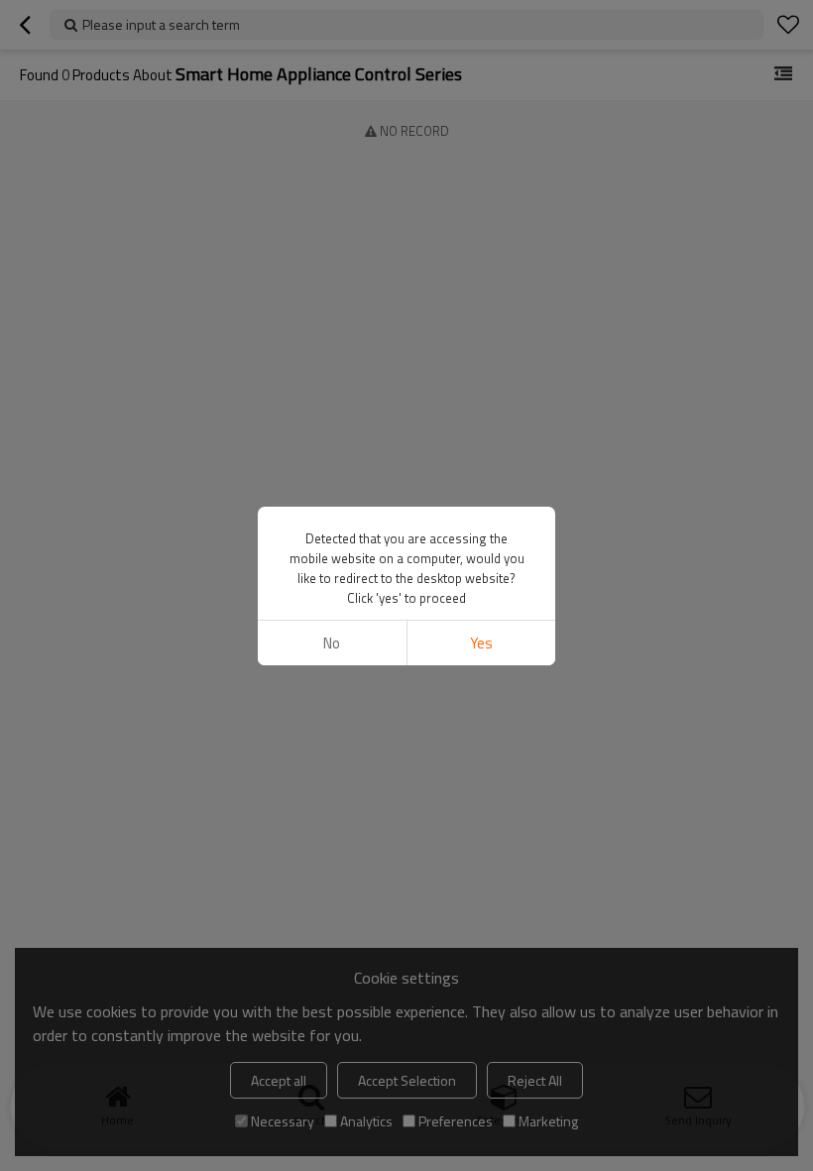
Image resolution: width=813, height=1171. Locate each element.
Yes (481, 643)
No (331, 643)
